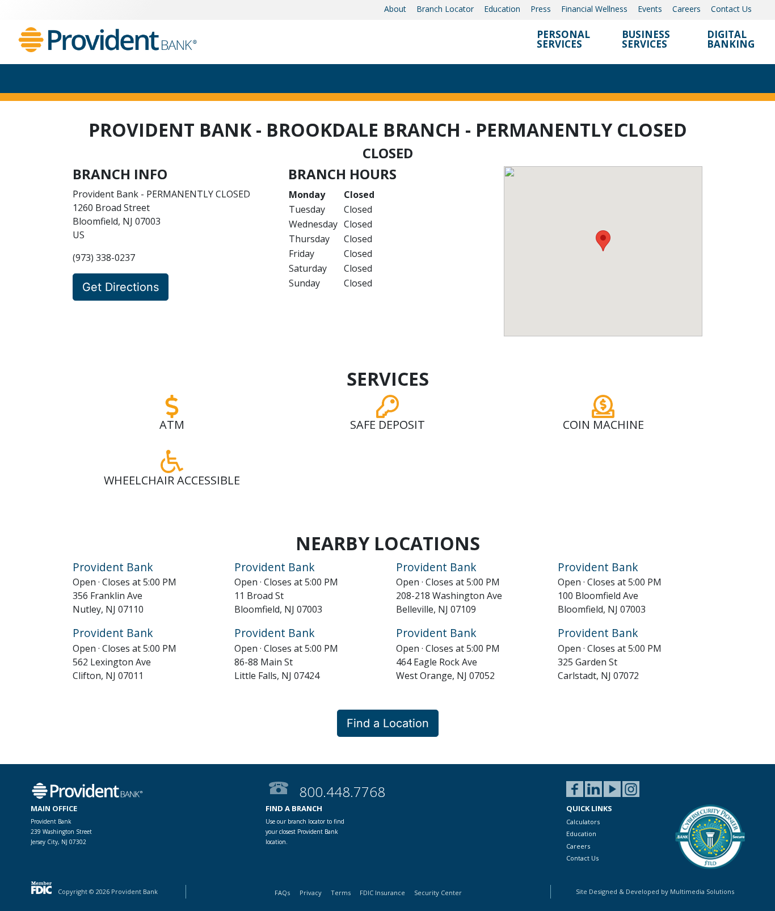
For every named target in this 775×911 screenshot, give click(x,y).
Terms (341, 892)
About (395, 8)
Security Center (438, 892)
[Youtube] (612, 789)
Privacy (311, 892)
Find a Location (388, 723)
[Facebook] (574, 789)
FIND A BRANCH (294, 808)
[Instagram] (630, 789)
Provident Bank (113, 567)
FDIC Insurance (382, 892)
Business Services (646, 39)
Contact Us (731, 8)
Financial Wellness (594, 8)
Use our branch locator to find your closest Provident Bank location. (305, 831)
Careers (686, 8)
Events (650, 8)
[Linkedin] (593, 789)
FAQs (282, 892)
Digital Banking (731, 39)
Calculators (583, 821)
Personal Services (563, 39)
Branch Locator (445, 8)
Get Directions (120, 287)
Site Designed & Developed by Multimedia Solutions (655, 891)
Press (540, 8)
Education (502, 8)
